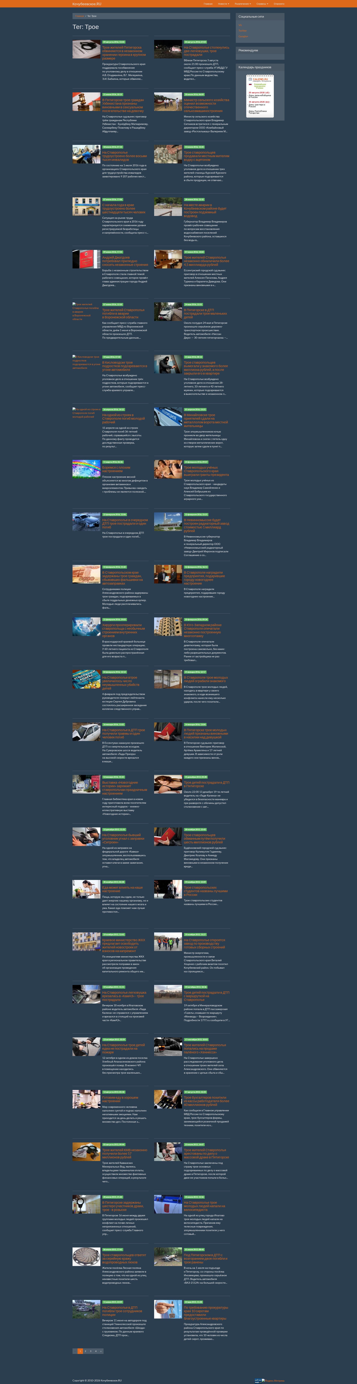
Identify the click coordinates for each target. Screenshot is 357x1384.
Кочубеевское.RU (87, 4)
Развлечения (242, 3)
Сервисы (261, 3)
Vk (240, 25)
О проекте (279, 3)
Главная (208, 3)
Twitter (243, 30)
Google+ (243, 36)
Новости (222, 3)
